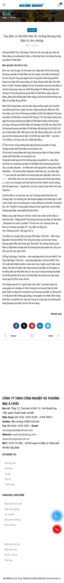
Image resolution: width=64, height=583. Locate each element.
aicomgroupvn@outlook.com (17, 430)
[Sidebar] (4, 179)
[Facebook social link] (16, 326)
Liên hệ (8, 479)
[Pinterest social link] (32, 326)
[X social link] (24, 326)
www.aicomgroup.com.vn (15, 438)
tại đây (24, 65)
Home (4, 18)
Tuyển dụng (10, 484)
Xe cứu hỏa (10, 514)
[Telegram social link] (48, 326)
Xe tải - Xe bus (11, 555)
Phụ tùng (8, 560)
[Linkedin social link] (40, 326)
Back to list (32, 336)
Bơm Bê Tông (16, 578)
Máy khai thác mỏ (12, 544)
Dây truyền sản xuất (13, 503)
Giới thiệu (9, 468)
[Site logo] (32, 4)
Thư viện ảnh (10, 463)
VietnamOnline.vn (53, 578)
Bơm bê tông (10, 525)
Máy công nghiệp (12, 509)
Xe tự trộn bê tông (12, 519)
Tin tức (13, 18)
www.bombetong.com (24, 434)
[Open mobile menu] (4, 5)
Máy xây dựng (11, 549)
